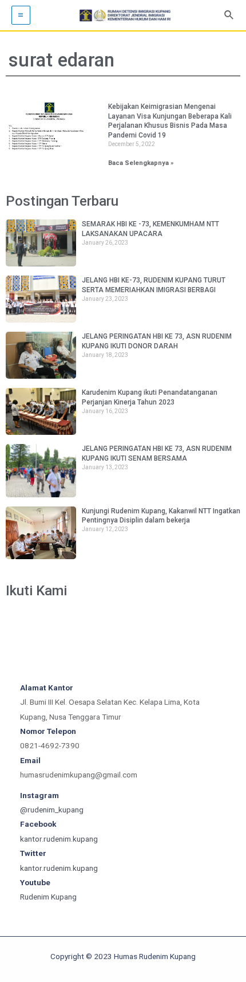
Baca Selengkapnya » (141, 163)
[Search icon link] (229, 15)
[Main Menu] (20, 15)
